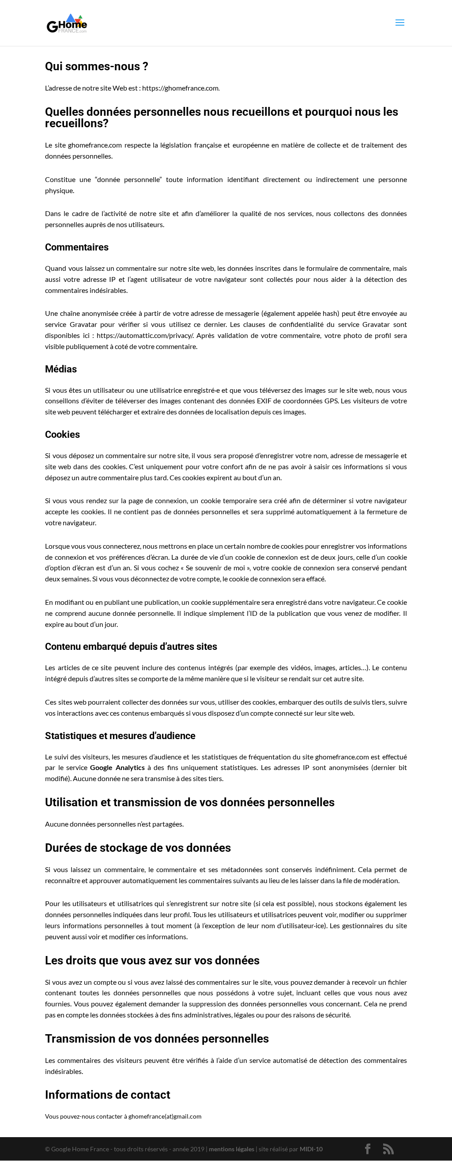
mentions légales (231, 1149)
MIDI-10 (311, 1149)
